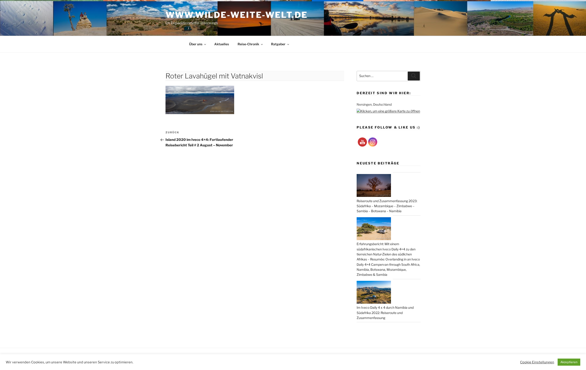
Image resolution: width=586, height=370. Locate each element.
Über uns (195, 44)
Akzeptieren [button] (569, 362)
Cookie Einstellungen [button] (537, 362)
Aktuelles (221, 44)
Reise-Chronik (248, 44)
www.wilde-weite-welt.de (236, 15)
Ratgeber (278, 44)
